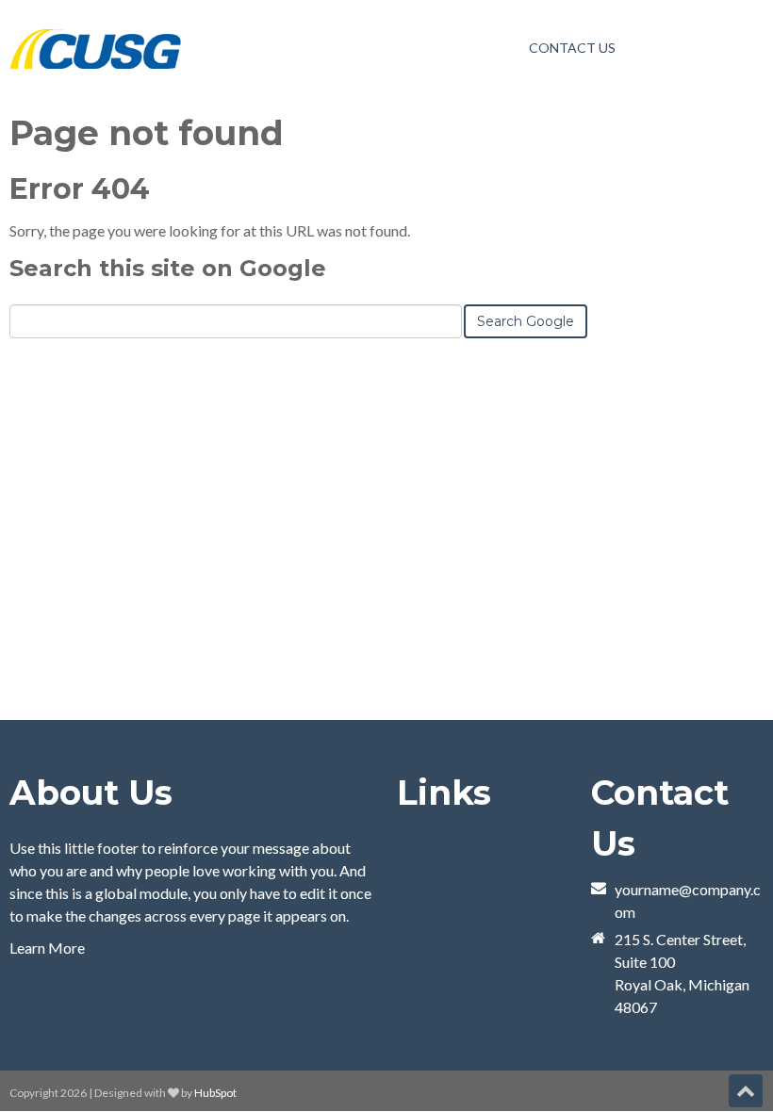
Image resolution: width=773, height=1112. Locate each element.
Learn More (47, 948)
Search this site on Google (167, 268)
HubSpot (215, 1093)
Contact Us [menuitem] (572, 48)
